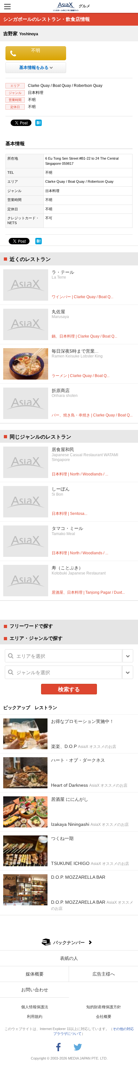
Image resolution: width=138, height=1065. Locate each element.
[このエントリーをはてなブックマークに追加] (38, 123)
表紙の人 (69, 958)
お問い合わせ (34, 989)
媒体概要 (35, 974)
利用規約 (34, 1016)
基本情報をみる (33, 67)
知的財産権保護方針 (103, 1007)
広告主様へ (103, 974)
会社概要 (103, 1016)
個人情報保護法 (34, 1007)
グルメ (84, 6)
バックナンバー (69, 942)
